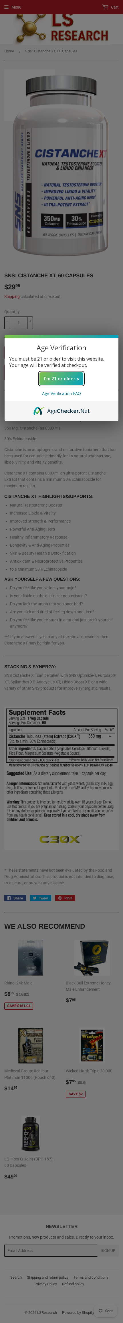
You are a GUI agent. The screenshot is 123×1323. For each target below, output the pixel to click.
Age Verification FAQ (61, 393)
